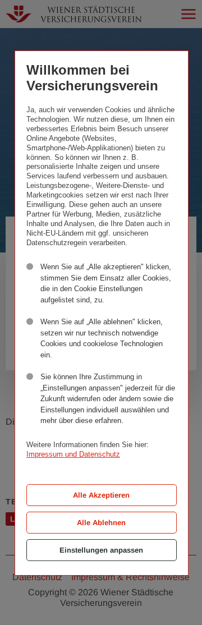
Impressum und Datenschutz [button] (73, 454)
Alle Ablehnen (101, 522)
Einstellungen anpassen (101, 550)
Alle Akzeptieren (101, 495)
